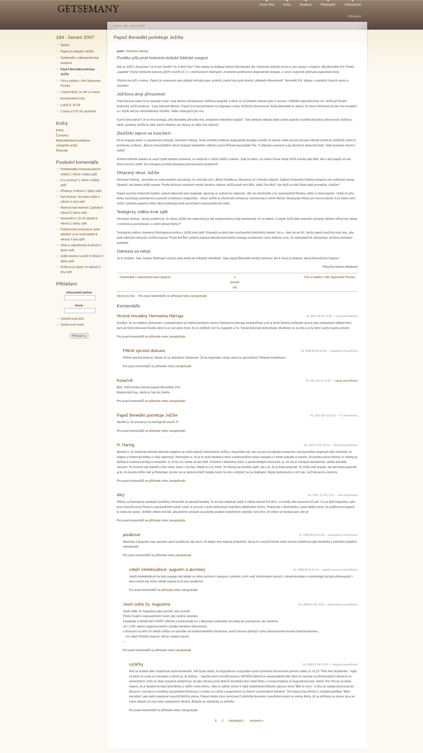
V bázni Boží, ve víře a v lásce (80, 92)
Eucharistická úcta (72, 98)
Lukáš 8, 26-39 (70, 105)
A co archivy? (69, 180)
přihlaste (176, 296)
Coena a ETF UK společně (78, 111)
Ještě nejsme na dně (74, 256)
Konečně (125, 380)
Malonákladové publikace (73, 140)
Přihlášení (354, 16)
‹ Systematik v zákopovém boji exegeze (144, 277)
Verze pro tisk (126, 296)
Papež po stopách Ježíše (77, 51)
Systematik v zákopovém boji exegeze (79, 60)
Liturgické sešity (66, 145)
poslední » (257, 720)
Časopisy (62, 135)
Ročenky (62, 150)
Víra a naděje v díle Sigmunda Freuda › (330, 277)
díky (121, 495)
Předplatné (328, 4)
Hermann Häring (137, 51)
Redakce (306, 4)
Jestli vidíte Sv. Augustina (146, 604)
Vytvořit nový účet (72, 318)
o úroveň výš (234, 282)
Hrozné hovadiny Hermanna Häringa (150, 316)
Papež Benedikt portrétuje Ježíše (77, 72)
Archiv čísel (266, 4)
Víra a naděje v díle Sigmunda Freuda (80, 83)
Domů (117, 25)
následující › (237, 720)
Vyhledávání (352, 4)
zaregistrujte (198, 296)
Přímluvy (66, 191)
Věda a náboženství (73, 245)
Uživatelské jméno (80, 292)
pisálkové (131, 534)
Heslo (80, 305)
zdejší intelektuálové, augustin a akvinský (167, 569)
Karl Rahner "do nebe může (78, 197)
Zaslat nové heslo (72, 324)
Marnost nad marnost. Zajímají (80, 207)
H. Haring (125, 445)
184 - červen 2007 (75, 37)
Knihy (287, 4)
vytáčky (136, 664)
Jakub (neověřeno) (346, 380)
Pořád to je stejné (72, 267)
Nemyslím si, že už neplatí (77, 218)
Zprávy (65, 45)
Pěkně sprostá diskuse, (144, 350)
